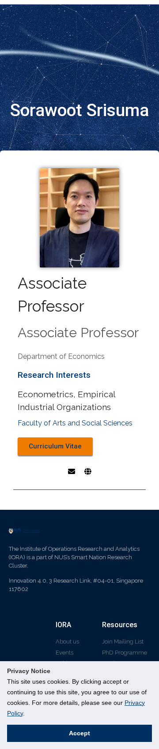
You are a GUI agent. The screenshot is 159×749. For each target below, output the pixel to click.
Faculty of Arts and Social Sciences (75, 423)
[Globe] (88, 471)
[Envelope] (71, 471)
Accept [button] (79, 733)
